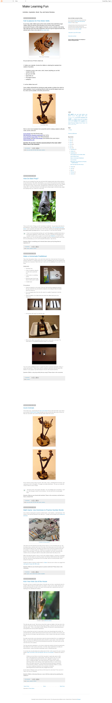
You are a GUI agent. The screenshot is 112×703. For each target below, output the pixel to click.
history (73, 117)
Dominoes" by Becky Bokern (44, 542)
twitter (80, 29)
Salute (45, 562)
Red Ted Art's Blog (35, 412)
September (73, 153)
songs (86, 121)
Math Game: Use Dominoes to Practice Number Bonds (43, 510)
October (72, 151)
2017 (71, 139)
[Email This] (33, 148)
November (73, 149)
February (73, 172)
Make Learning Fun (35, 6)
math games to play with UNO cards (31, 564)
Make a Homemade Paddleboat (35, 256)
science (34, 248)
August (72, 166)
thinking (80, 123)
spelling (77, 123)
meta (73, 119)
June (72, 168)
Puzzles (76, 121)
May (72, 170)
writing (75, 124)
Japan (76, 117)
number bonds (34, 573)
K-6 (79, 117)
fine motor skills (35, 502)
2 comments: (27, 377)
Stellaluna (53, 235)
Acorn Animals (28, 408)
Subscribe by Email (72, 36)
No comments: (27, 148)
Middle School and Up (79, 119)
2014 (71, 142)
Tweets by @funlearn (72, 133)
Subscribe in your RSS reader (74, 32)
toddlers (84, 123)
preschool (72, 121)
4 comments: (27, 246)
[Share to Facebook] (37, 148)
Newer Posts (26, 686)
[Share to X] (35, 148)
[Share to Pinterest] (38, 148)
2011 (71, 147)
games (28, 573)
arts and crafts (29, 502)
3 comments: (27, 500)
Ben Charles (48, 222)
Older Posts (62, 686)
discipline (73, 115)
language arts (83, 117)
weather (72, 124)
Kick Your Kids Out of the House (35, 581)
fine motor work (45, 30)
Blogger (79, 699)
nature (28, 248)
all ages (71, 114)
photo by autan (48, 620)
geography (70, 117)
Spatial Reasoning (71, 123)
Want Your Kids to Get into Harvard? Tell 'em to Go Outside (40, 652)
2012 (71, 146)
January (72, 173)
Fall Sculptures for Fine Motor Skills (36, 21)
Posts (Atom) (31, 688)
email (76, 29)
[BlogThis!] (34, 148)
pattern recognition (41, 573)
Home (44, 686)
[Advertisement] (44, 164)
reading (79, 121)
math (31, 573)
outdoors (31, 248)
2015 (71, 140)
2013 (71, 144)
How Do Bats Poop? (30, 178)
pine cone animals (44, 410)
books (83, 114)
